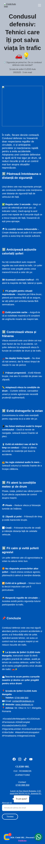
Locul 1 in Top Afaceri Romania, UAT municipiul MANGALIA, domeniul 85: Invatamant (26, 793)
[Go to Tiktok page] (25, 759)
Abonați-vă (7, 803)
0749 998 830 (21, 697)
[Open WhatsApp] (38, 837)
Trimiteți (10, 817)
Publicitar (22, 840)
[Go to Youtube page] (30, 759)
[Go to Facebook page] (14, 759)
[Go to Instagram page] (19, 759)
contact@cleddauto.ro (23, 701)
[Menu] (39, 5)
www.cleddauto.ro (24, 704)
